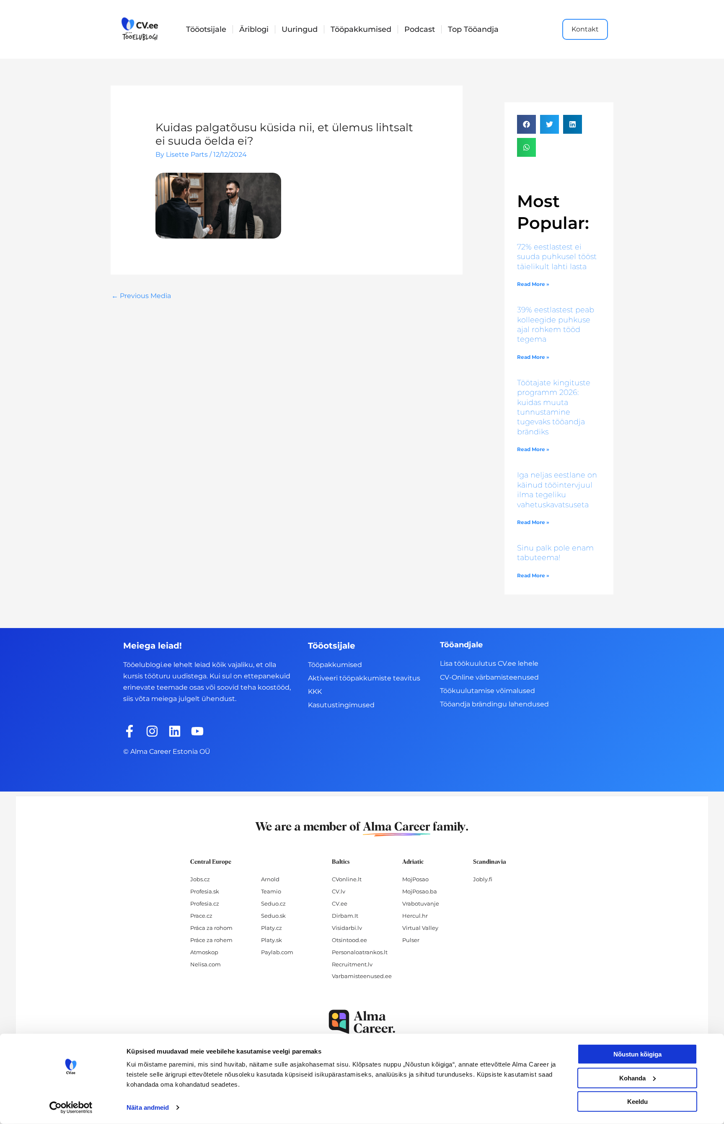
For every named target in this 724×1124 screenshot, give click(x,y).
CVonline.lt (347, 879)
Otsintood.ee (349, 940)
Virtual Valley (420, 927)
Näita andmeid (148, 1107)
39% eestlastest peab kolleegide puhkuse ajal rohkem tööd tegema (555, 324)
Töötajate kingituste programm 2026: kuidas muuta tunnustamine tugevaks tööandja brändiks (553, 407)
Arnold (270, 879)
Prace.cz (201, 915)
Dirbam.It (345, 915)
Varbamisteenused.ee (362, 976)
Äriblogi (254, 29)
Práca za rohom (211, 927)
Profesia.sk (204, 891)
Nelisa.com (205, 964)
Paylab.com (277, 952)
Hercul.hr (415, 915)
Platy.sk (271, 940)
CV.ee (339, 903)
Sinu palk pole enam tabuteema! (555, 552)
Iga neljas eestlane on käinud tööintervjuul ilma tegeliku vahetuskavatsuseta (557, 489)
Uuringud (300, 29)
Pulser (410, 940)
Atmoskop (204, 952)
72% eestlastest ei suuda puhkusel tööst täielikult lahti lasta (557, 256)
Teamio (271, 891)
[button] (526, 124)
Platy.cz (271, 927)
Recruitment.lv (352, 964)
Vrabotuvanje (420, 903)
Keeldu (637, 1101)
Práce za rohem (211, 940)
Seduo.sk (273, 915)
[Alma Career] (362, 1022)
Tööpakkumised (361, 29)
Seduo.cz (273, 903)
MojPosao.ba (419, 891)
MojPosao (415, 879)
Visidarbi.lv (347, 927)
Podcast (419, 29)
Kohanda (632, 1077)
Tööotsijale (206, 29)
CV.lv (338, 891)
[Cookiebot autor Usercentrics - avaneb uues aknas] (71, 1107)
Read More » (533, 284)
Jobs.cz (200, 879)
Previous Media (141, 296)
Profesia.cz (204, 903)
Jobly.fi (482, 879)
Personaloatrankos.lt (360, 952)
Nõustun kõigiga (637, 1054)
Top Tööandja (473, 29)
